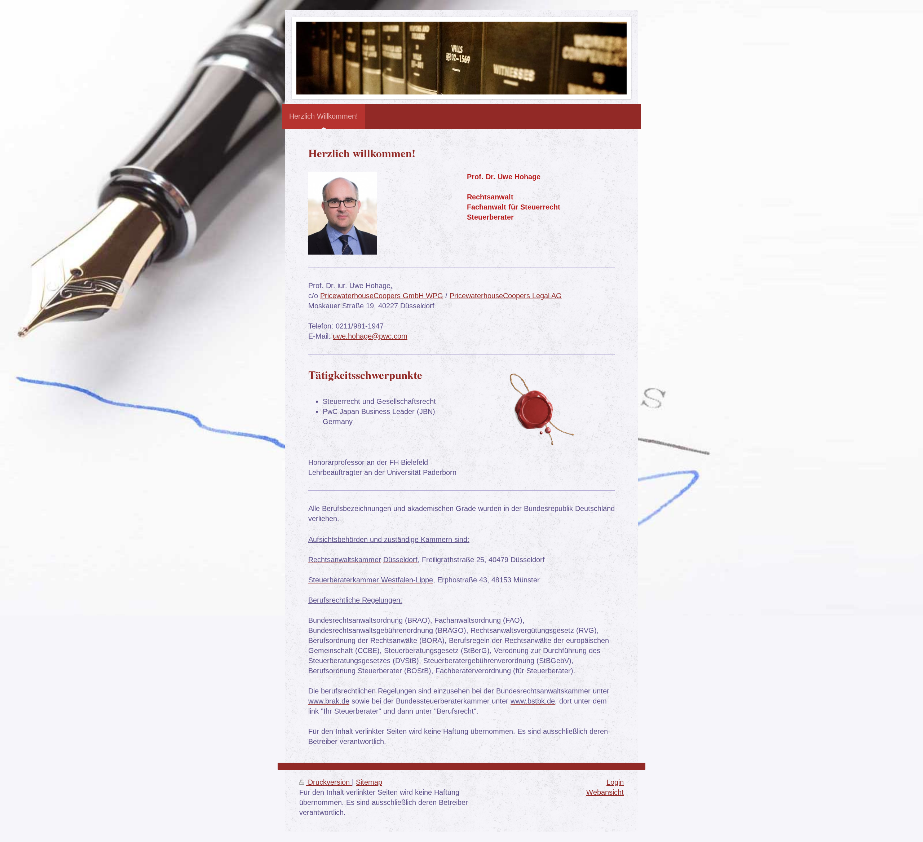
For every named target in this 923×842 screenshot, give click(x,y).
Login (615, 782)
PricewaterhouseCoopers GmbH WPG (381, 296)
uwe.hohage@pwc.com (370, 336)
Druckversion (329, 782)
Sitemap (369, 782)
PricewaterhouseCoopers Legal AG (506, 296)
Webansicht (605, 792)
